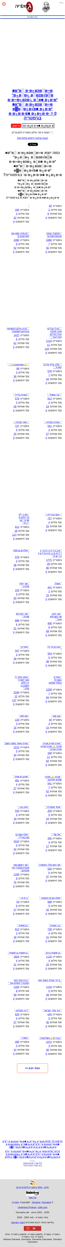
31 (15, 964)
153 (17, 590)
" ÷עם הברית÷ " (53, 514)
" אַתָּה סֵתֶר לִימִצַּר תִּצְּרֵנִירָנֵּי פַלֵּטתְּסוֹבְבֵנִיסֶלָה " (22, 683)
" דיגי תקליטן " (21, 1010)
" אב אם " (56, 716)
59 (15, 995)
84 (47, 697)
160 (17, 210)
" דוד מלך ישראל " (52, 1010)
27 (47, 434)
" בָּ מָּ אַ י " (24, 898)
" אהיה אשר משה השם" (16, 743)
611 (17, 527)
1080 (49, 240)
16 (15, 727)
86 (47, 568)
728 (49, 929)
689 (49, 902)
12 (16, 696)
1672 (49, 1042)
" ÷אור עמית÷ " (21, 422)
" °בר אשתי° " (54, 394)
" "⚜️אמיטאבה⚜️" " (18, 364)
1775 (49, 560)
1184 (16, 987)
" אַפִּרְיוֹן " (24, 647)
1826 (16, 956)
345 (49, 838)
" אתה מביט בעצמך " (50, 898)
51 (15, 628)
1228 (49, 689)
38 (15, 565)
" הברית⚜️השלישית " (50, 1038)
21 (47, 937)
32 (47, 909)
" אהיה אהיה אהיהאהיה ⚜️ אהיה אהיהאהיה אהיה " (51, 746)
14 (15, 1049)
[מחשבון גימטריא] (24, 7)
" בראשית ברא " (53, 952)
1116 (49, 341)
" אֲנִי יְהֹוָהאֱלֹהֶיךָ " (24, 585)
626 (17, 1014)
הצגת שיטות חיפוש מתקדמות (32, 138)
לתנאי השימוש (18, 1222)
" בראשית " (23, 925)
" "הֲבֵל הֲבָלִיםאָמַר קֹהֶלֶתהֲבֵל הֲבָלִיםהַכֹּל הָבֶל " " (54, 332)
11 (48, 345)
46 (47, 248)
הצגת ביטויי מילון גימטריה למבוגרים (31, 132)
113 (14, 535)
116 (47, 349)
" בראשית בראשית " (18, 952)
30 (47, 1022)
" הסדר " (24, 1038)
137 (14, 700)
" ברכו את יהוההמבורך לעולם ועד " (18, 981)
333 (17, 811)
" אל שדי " (56, 834)
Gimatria (36, 1202)
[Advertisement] (32, 52)
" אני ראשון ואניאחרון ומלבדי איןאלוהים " (20, 868)
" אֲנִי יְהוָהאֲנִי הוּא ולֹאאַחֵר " (56, 616)
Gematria (46, 1202)
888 (17, 620)
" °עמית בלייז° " (21, 394)
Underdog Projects (27, 1207)
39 (47, 995)
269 (17, 1042)
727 (17, 426)
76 (15, 882)
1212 (16, 747)
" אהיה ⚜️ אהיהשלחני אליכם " (53, 778)
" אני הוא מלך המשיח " (50, 865)
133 (17, 720)
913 (49, 398)
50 (15, 598)
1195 (16, 874)
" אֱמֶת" (58, 583)
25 (15, 434)
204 (49, 811)
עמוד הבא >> (32, 1068)
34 (15, 755)
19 (16, 531)
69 (47, 631)
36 (15, 376)
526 (49, 868)
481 (17, 780)
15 (47, 595)
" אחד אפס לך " (53, 807)
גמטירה (15, 1202)
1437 (16, 335)
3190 (16, 692)
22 (15, 217)
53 (17, 902)
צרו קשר (32, 1197)
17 (47, 846)
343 (49, 653)
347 (17, 651)
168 (49, 753)
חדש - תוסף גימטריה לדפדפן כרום (32, 1187)
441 (49, 587)
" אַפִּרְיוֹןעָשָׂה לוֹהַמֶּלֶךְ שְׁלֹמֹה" (55, 681)
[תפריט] (4, 7)
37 (47, 876)
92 (50, 206)
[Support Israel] (32, 18)
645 (49, 1014)
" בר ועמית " (55, 925)
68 (17, 368)
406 (49, 623)
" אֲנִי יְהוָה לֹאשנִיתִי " (22, 615)
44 (47, 379)
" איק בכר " (23, 807)
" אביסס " (24, 716)
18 (15, 937)
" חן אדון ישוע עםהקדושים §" (20, 235)
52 (15, 248)
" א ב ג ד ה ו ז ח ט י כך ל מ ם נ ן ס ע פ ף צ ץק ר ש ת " (50, 553)
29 (15, 406)
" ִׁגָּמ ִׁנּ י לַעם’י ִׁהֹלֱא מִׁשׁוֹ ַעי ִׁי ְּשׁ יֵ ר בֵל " (24, 518)
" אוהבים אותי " (21, 776)
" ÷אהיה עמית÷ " (53, 422)
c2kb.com (42, 1207)
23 (47, 406)
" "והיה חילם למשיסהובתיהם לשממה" (18, 330)
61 (15, 343)
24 (47, 819)
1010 (16, 841)
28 (15, 658)
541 (49, 426)
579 (49, 371)
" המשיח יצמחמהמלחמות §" (54, 235)
